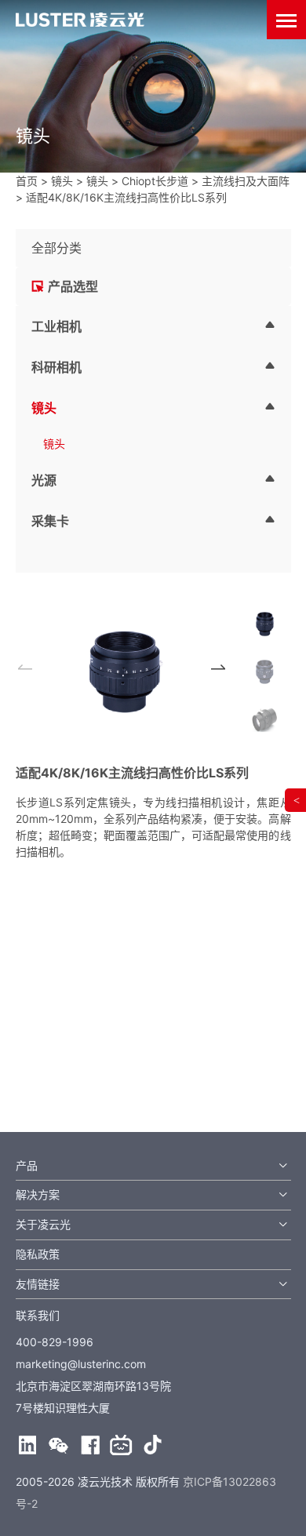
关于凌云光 (43, 1224)
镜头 (62, 180)
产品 (27, 1165)
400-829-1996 (54, 1342)
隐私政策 (38, 1254)
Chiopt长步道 (155, 180)
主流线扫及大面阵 (246, 180)
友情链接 (38, 1283)
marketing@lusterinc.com (81, 1363)
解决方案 (38, 1194)
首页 (27, 180)
